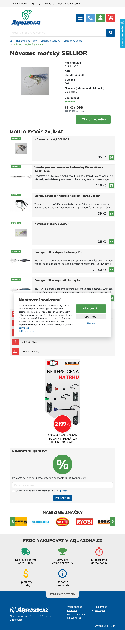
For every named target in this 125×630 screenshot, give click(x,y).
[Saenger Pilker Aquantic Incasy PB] (111, 269)
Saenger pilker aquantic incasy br (57, 280)
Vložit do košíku (96, 119)
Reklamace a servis (69, 3)
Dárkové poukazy (29, 351)
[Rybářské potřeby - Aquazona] (11, 40)
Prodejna (100, 610)
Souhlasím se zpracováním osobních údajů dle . (42, 490)
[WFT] (43, 521)
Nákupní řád (74, 617)
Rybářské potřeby (26, 40)
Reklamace (101, 606)
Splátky (36, 3)
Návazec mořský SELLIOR (51, 139)
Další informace (26, 331)
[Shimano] (21, 521)
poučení (64, 490)
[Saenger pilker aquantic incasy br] (111, 298)
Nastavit (91, 323)
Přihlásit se (62, 498)
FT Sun (111, 625)
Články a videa (18, 3)
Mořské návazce (73, 40)
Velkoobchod (74, 606)
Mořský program (50, 40)
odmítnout (24, 327)
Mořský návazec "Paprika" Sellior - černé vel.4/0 (67, 196)
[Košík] (110, 18)
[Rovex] (109, 521)
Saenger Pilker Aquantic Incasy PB (58, 252)
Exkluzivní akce (28, 342)
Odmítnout (91, 316)
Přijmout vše (91, 308)
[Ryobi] (65, 521)
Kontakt (49, 3)
